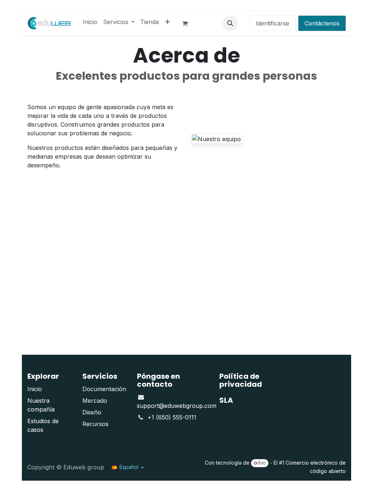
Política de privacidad (240, 380)
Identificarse (272, 23)
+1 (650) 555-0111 (172, 417)
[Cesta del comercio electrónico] (188, 23)
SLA (226, 400)
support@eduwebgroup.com (176, 405)
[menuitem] (90, 22)
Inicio (34, 389)
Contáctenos (322, 23)
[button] (230, 23)
